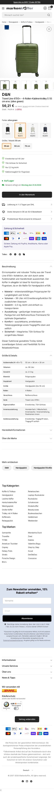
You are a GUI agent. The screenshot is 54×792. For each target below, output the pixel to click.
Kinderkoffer (33, 506)
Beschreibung (9, 266)
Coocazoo (32, 558)
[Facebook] (23, 781)
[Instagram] (27, 781)
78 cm (27, 146)
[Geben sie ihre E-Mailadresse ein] (27, 618)
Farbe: (9, 120)
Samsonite (6, 533)
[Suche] (48, 15)
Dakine (31, 540)
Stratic (4, 554)
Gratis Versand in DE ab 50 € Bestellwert (24, 212)
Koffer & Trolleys (27, 22)
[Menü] (3, 8)
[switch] (16, 708)
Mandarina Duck (35, 533)
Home (4, 22)
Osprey (5, 547)
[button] (44, 94)
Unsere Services (10, 666)
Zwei (30, 536)
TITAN (4, 540)
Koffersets (6, 517)
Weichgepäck (7, 506)
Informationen (9, 660)
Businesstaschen (35, 513)
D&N (6, 94)
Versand (25, 106)
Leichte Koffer (8, 499)
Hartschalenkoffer (9, 502)
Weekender (33, 521)
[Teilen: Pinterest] (19, 254)
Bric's (4, 562)
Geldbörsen (33, 517)
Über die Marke (9, 438)
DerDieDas (32, 554)
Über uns (6, 671)
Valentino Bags (34, 543)
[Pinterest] (31, 781)
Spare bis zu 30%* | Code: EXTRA (27, 2)
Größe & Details (9, 355)
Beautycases (33, 510)
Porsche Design (8, 558)
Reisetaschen (33, 491)
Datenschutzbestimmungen (13, 640)
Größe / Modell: (11, 140)
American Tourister (10, 543)
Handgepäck (39, 22)
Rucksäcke (32, 499)
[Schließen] (1, 790)
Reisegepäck (13, 22)
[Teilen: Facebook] (10, 254)
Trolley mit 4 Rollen (10, 513)
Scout (30, 551)
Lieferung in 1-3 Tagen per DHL (20, 204)
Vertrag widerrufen (27, 719)
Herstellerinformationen (13, 430)
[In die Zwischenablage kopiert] (24, 254)
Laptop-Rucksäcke (36, 495)
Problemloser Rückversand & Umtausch (24, 219)
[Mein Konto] (45, 8)
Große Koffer (7, 510)
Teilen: (4, 254)
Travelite (5, 536)
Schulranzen (33, 502)
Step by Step (33, 547)
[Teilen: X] (15, 254)
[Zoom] (49, 29)
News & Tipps (8, 677)
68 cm (17, 146)
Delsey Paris (7, 551)
